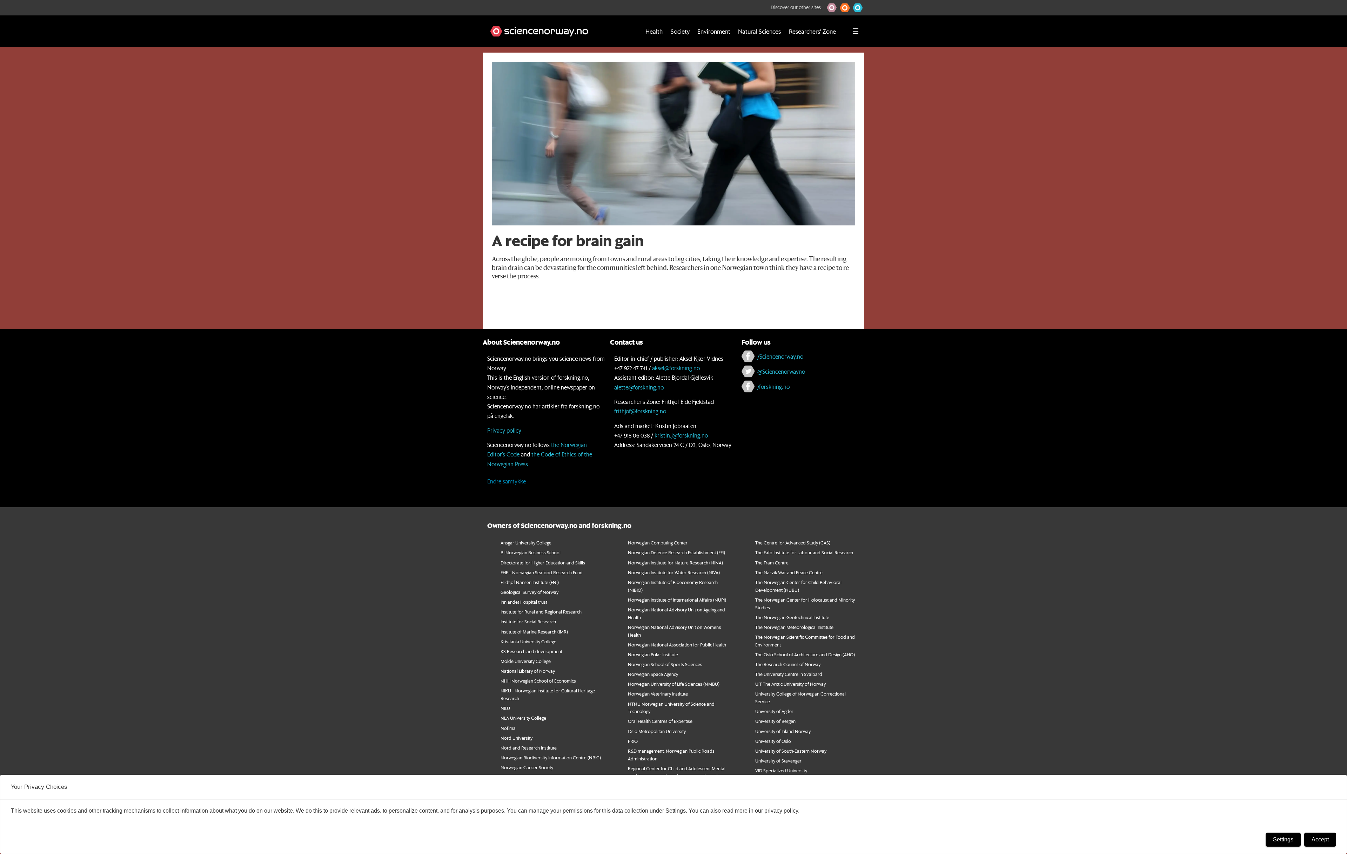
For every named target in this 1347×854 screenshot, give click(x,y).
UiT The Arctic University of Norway (790, 684)
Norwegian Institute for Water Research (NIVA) (674, 572)
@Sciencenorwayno (781, 371)
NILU (505, 708)
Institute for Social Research (528, 621)
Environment (713, 31)
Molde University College (526, 661)
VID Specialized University (781, 770)
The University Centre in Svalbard (788, 674)
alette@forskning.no (639, 387)
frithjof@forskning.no (640, 411)
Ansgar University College (526, 542)
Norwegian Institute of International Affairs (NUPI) (677, 600)
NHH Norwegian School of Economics (538, 681)
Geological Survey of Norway (529, 592)
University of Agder (774, 711)
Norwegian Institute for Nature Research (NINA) (675, 562)
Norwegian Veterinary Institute (658, 694)
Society (680, 31)
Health (654, 31)
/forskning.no (773, 386)
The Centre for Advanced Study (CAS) (792, 542)
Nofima (508, 728)
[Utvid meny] (855, 31)
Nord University (516, 738)
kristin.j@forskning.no (681, 435)
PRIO (633, 741)
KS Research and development (531, 651)
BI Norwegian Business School (531, 552)
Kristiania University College (528, 641)
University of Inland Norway (783, 731)
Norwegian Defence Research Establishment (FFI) (676, 552)
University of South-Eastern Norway (790, 751)
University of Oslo (773, 741)
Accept (1320, 839)
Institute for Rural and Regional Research (541, 612)
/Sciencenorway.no (780, 356)
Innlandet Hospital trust (524, 602)
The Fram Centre (772, 562)
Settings (1283, 839)
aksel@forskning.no (676, 368)
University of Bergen (775, 721)
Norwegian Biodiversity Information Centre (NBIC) (551, 757)
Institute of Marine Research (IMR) (534, 632)
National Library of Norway (528, 671)
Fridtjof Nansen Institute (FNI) (530, 582)
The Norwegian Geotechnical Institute (792, 617)
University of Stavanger (778, 761)
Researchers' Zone (812, 31)
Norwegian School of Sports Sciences (665, 664)
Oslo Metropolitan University (657, 731)
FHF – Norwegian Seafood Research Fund (542, 572)
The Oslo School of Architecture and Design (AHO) (805, 654)
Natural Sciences (759, 31)
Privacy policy (504, 430)
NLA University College (523, 718)
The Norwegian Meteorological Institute (794, 627)
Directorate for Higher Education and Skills (543, 562)
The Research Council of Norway (787, 664)
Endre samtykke (506, 481)
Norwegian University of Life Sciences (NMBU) (673, 684)
